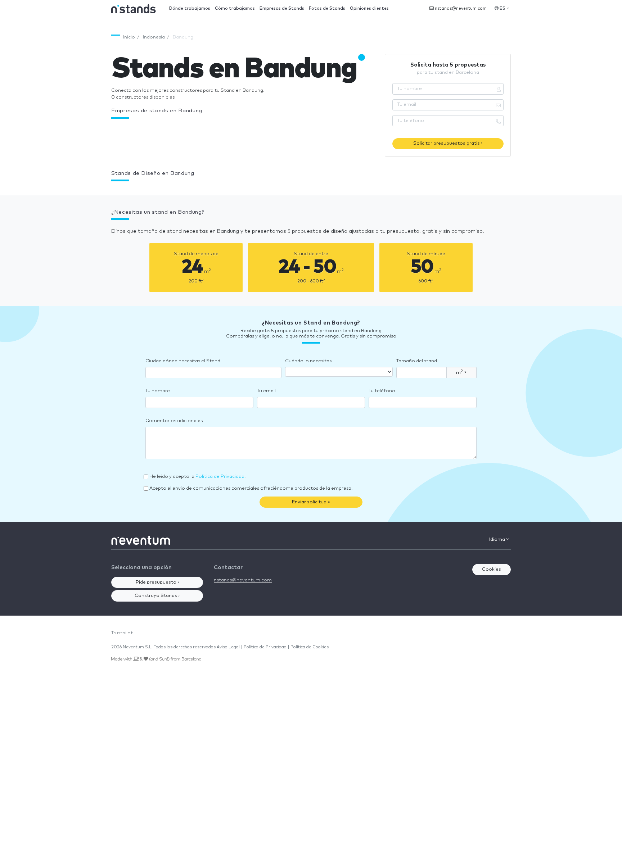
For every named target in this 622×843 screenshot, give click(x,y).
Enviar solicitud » (311, 502)
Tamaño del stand (416, 361)
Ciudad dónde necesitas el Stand (182, 361)
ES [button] (503, 8)
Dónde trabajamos (189, 8)
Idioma (497, 539)
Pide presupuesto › (157, 582)
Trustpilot (122, 633)
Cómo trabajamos (235, 8)
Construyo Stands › (157, 595)
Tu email (266, 391)
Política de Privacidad (219, 476)
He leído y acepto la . (197, 476)
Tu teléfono (382, 391)
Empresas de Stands (282, 8)
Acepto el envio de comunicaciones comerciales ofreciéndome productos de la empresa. (250, 488)
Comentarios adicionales (174, 420)
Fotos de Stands (327, 8)
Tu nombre (157, 391)
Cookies (491, 569)
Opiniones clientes (369, 8)
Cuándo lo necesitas (308, 361)
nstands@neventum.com (460, 8)
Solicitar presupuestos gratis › (447, 143)
